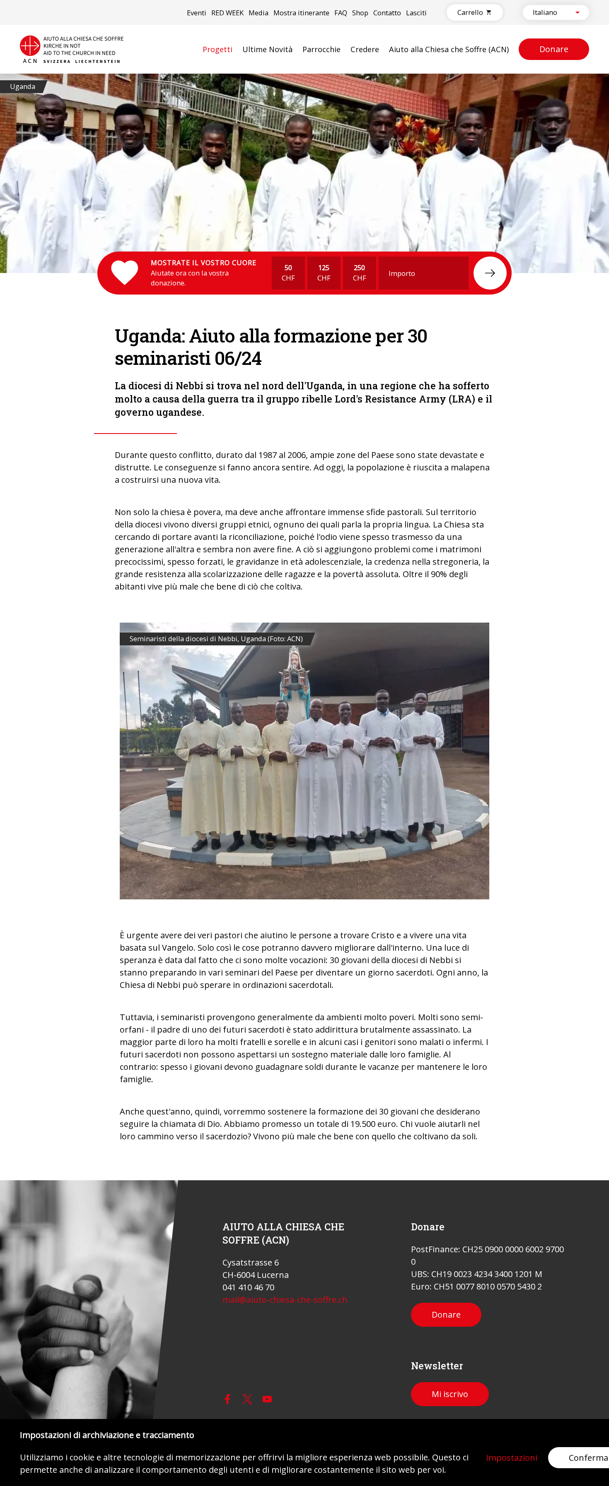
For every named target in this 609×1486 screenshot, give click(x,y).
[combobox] (549, 12)
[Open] (577, 12)
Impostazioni (511, 1457)
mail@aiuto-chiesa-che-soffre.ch (285, 1299)
